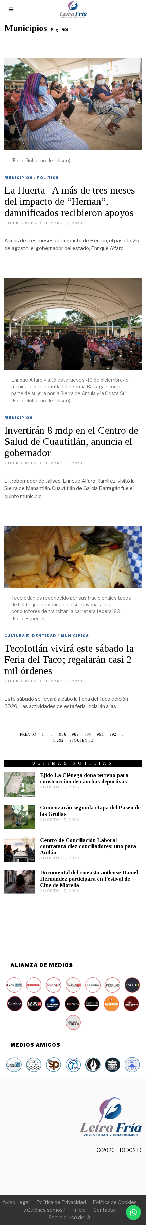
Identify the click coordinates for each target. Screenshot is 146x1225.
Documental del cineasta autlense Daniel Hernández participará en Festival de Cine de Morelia (89, 878)
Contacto (104, 1210)
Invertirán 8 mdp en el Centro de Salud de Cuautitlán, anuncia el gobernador (71, 441)
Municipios (18, 177)
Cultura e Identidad (30, 636)
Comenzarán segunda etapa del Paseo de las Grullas (90, 810)
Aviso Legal (16, 1202)
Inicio (79, 1210)
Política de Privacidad (61, 1202)
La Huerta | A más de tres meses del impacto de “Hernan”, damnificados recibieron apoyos (69, 201)
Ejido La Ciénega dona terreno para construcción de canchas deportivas (84, 778)
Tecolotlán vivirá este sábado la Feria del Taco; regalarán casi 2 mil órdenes (69, 659)
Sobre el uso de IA (70, 1217)
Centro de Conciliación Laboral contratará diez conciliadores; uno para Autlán (88, 846)
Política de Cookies (115, 1202)
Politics (48, 177)
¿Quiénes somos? (45, 1210)
